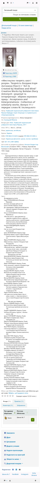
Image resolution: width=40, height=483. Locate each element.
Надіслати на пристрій (15, 455)
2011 (24, 125)
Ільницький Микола (10, 120)
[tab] (19, 401)
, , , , (19, 39)
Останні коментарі (25, 25)
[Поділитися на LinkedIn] (16, 470)
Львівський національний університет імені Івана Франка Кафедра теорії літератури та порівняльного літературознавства (20, 113)
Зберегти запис (12, 459)
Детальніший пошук (9, 25)
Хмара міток (6, 28)
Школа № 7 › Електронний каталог (4, 3)
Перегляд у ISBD (10, 76)
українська (9, 130)
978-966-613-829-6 (12, 136)
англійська (17, 130)
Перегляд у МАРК (11, 73)
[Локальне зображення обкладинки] (9, 57)
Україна (9, 133)
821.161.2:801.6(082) (12, 142)
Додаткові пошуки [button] (14, 463)
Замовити (10, 433)
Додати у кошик (12, 446)
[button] (7, 3)
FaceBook (15, 474)
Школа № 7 (6, 474)
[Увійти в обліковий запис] (33, 3)
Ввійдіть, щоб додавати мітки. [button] (18, 393)
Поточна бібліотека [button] (21, 412)
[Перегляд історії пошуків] (36, 3)
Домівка (3, 33)
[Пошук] (20, 19)
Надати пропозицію (14, 450)
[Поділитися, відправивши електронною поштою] (19, 470)
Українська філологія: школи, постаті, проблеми (22, 139)
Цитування (10, 442)
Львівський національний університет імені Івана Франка (16, 124)
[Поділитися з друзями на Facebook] (13, 470)
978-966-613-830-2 (30, 136)
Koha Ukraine (34, 474)
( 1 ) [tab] (6, 401)
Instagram (24, 474)
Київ (11, 123)
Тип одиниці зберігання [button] (8, 412)
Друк (8, 437)
